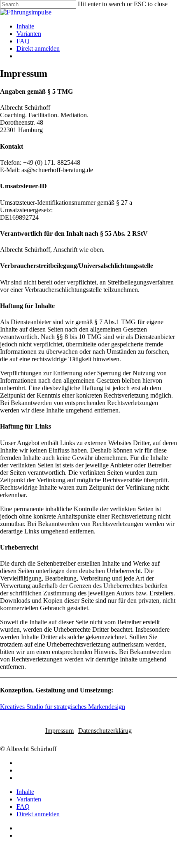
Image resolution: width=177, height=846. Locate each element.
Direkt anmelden (38, 814)
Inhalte (25, 791)
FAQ (23, 806)
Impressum (59, 730)
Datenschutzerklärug (105, 730)
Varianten (28, 799)
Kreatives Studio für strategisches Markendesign (62, 706)
